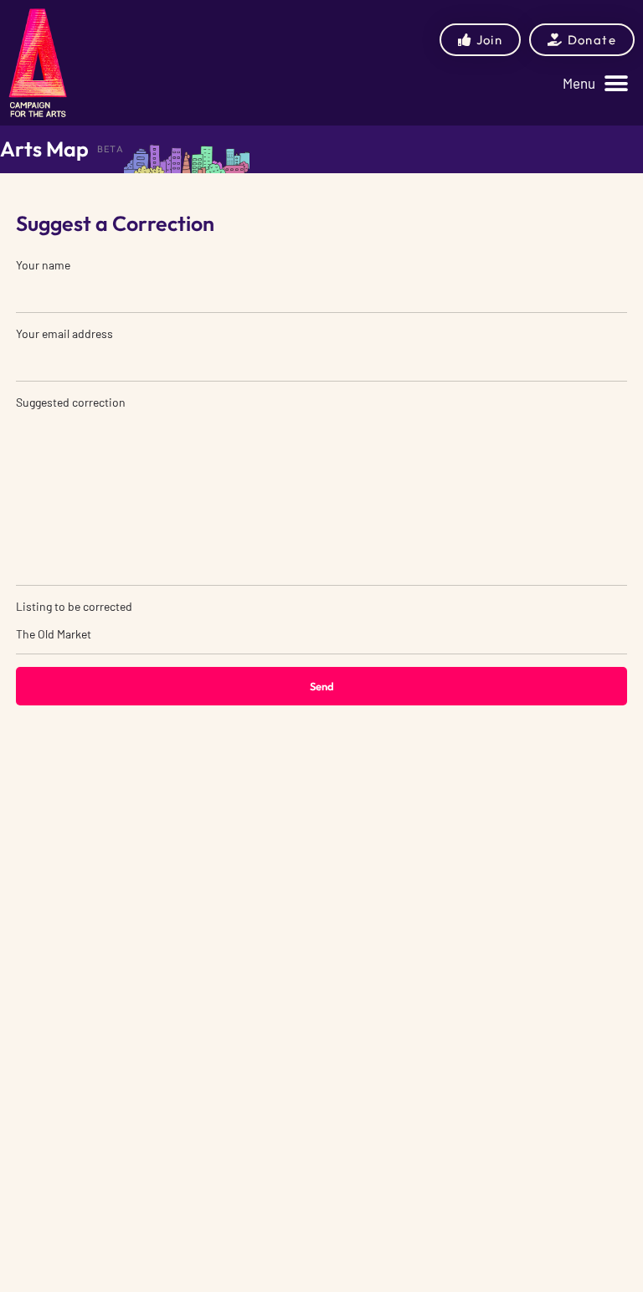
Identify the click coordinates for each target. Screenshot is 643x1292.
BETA (110, 149)
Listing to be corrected (74, 606)
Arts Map (44, 149)
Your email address (64, 333)
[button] (595, 83)
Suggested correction (71, 402)
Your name (43, 265)
